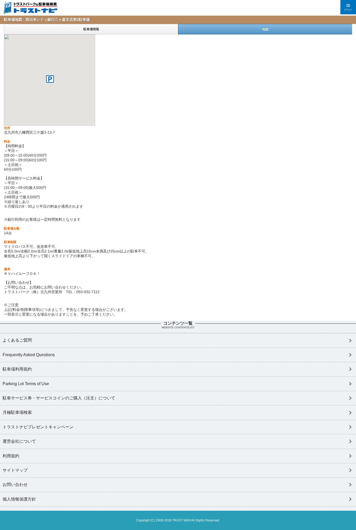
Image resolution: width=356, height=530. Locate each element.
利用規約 (11, 456)
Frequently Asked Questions (29, 355)
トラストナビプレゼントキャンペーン (38, 427)
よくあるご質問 (17, 340)
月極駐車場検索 (17, 412)
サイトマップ (15, 470)
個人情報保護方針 (19, 499)
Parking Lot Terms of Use (26, 383)
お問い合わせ (15, 484)
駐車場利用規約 (17, 369)
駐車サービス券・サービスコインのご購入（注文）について (59, 398)
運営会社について (19, 441)
